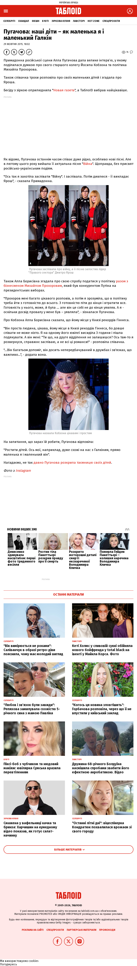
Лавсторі (79, 21)
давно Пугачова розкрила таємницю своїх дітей (72, 462)
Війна (87, 164)
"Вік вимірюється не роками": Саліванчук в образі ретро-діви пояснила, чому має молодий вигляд (33, 650)
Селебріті (9, 21)
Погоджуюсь (8, 964)
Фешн (35, 21)
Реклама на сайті (33, 929)
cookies (34, 961)
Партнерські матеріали (81, 929)
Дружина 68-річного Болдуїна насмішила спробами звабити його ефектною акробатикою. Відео (100, 768)
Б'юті (45, 21)
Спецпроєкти (111, 21)
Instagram (23, 470)
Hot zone (94, 21)
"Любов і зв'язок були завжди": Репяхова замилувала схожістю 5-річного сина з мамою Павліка (32, 709)
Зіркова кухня (61, 21)
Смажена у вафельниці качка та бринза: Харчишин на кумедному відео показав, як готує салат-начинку (30, 829)
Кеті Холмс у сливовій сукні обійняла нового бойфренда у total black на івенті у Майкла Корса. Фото (102, 650)
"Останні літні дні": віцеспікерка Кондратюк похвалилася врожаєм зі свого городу (102, 827)
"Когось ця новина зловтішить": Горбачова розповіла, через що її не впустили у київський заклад (101, 709)
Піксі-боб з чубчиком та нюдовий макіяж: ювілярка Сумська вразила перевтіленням (32, 768)
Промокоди (107, 929)
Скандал (23, 21)
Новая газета (64, 90)
